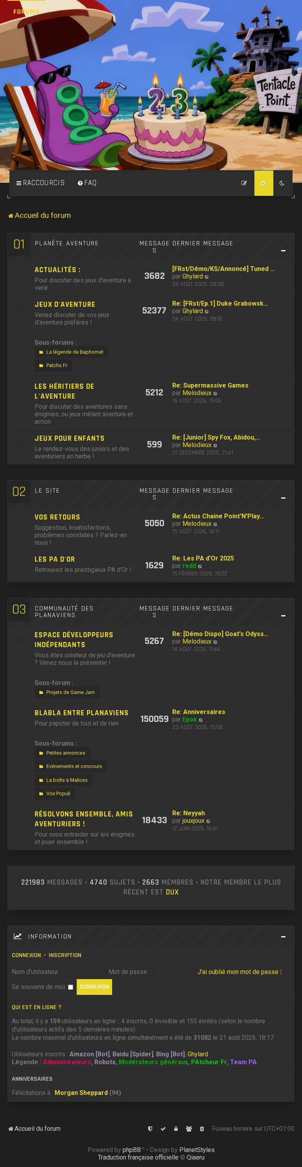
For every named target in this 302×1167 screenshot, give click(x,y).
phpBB (132, 1150)
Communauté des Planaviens (64, 612)
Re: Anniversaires (198, 712)
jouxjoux (193, 820)
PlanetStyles (197, 1150)
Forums (26, 11)
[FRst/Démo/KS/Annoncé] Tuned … (223, 269)
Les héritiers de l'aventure (64, 391)
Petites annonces (65, 753)
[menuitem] (87, 183)
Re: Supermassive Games (210, 385)
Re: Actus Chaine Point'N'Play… (218, 516)
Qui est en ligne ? (36, 1007)
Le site (47, 490)
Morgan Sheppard (81, 1092)
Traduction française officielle (138, 1157)
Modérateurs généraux (153, 1062)
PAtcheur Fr (209, 1062)
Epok (189, 719)
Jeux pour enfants (70, 438)
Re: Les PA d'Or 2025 (203, 558)
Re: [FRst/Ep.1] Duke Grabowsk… (220, 303)
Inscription (65, 955)
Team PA (243, 1062)
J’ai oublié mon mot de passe (237, 972)
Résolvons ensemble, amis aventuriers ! (84, 819)
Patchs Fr (56, 365)
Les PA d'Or (55, 559)
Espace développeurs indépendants (74, 640)
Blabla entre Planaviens (82, 713)
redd (189, 566)
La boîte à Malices (67, 780)
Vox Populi (58, 793)
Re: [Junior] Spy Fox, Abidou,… (216, 437)
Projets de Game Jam (70, 692)
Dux (172, 892)
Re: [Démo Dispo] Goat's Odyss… (220, 634)
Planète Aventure (67, 243)
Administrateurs (67, 1062)
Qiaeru (195, 1157)
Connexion (26, 955)
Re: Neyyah (188, 813)
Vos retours (58, 517)
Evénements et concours (74, 766)
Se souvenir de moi (39, 987)
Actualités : (58, 270)
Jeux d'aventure (65, 305)
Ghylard (192, 276)
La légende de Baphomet (74, 352)
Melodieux (197, 393)
